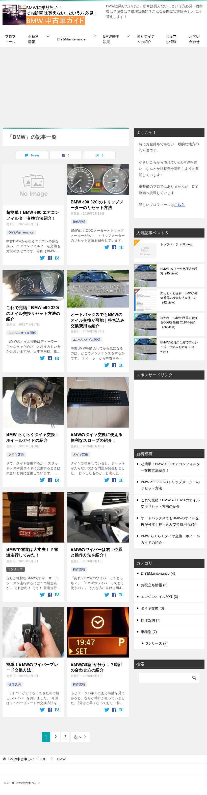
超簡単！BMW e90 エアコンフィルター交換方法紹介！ (32, 215)
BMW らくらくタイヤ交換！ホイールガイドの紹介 (32, 437)
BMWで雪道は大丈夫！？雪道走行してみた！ (32, 552)
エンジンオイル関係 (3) (159, 597)
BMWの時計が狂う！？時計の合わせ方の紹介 (96, 667)
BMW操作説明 (111, 39)
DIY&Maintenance (71, 39)
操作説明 (79, 222)
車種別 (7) (149, 632)
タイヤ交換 (16, 454)
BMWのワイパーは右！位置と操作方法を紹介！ (96, 552)
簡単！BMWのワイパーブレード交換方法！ (32, 667)
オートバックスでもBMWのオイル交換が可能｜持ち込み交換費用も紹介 (97, 320)
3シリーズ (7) (157, 643)
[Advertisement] (103, 85)
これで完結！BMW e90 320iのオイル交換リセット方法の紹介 (33, 313)
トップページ (177, 244)
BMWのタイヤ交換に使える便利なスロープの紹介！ (96, 437)
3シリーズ (15, 569)
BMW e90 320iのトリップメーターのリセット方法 (97, 205)
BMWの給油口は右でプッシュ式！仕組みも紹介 (179, 347)
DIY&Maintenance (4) (158, 573)
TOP (27, 759)
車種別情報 (33, 39)
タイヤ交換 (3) (152, 608)
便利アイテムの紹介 (146, 39)
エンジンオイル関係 (22, 333)
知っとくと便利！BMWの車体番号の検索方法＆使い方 (179, 298)
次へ (78, 737)
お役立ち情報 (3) (154, 585)
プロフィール (10, 39)
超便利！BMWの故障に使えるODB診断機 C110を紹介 (179, 322)
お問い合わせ (194, 39)
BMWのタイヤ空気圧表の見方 (179, 271)
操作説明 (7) (151, 620)
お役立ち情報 (171, 39)
